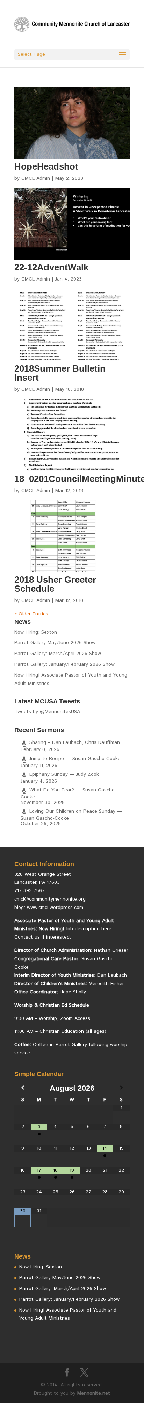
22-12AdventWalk (51, 267)
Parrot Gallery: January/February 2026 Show (64, 664)
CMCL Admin (35, 178)
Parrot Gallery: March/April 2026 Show (57, 653)
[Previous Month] (22, 1088)
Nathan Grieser (111, 950)
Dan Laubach (112, 975)
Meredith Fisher (106, 983)
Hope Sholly (73, 991)
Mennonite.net (93, 1393)
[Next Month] (121, 1088)
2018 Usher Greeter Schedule (55, 584)
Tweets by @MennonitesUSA (47, 711)
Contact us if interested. (42, 937)
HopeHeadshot (46, 166)
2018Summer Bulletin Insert (60, 373)
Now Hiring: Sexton (35, 632)
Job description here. (89, 928)
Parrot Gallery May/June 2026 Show (54, 642)
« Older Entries (31, 614)
